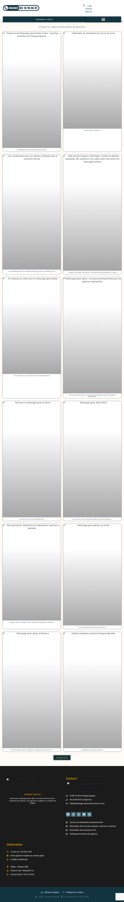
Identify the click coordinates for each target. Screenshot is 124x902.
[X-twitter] (79, 814)
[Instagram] (73, 814)
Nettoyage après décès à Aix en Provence (92, 627)
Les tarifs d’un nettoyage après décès (31, 519)
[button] (103, 19)
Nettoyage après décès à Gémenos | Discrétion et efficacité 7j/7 (32, 750)
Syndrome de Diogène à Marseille (92, 750)
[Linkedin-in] (89, 814)
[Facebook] (68, 814)
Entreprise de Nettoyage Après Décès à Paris (31, 149)
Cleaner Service (32, 794)
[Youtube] (84, 814)
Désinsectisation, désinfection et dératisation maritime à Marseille (31, 622)
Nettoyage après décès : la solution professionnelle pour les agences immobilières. (92, 396)
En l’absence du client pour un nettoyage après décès (32, 375)
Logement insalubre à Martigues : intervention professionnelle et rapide (92, 272)
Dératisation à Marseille (92, 130)
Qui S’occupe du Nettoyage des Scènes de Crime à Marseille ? (92, 519)
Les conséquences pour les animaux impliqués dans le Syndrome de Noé (31, 271)
